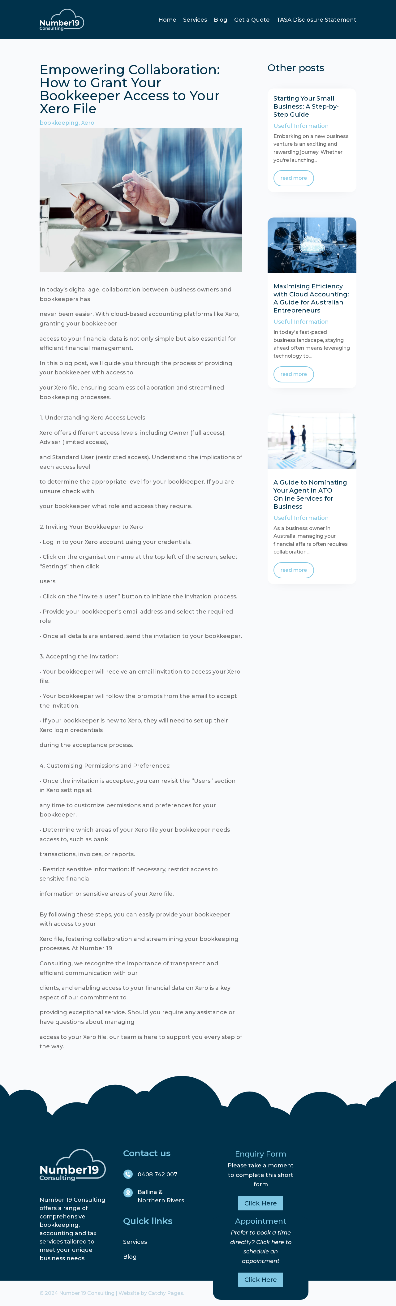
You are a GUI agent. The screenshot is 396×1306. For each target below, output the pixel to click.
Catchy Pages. (166, 1293)
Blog (220, 19)
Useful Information (301, 126)
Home (167, 19)
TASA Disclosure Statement (316, 19)
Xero (87, 122)
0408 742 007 (157, 1174)
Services (195, 19)
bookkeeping (59, 122)
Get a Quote (252, 19)
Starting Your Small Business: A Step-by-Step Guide (306, 106)
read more (294, 178)
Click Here (260, 1203)
